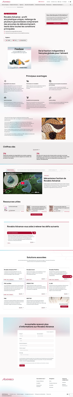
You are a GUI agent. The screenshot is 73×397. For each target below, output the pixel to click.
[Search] (70, 5)
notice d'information (31, 360)
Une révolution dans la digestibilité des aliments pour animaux (31, 170)
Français (65, 1)
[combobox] (65, 2)
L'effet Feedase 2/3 (64, 170)
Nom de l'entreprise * (23, 343)
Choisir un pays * (22, 348)
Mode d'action (10, 169)
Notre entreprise (5, 4)
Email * (20, 338)
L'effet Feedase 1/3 (53, 170)
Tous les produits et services (11, 7)
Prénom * (21, 333)
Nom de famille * (40, 333)
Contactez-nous (54, 1)
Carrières (48, 1)
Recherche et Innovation (40, 4)
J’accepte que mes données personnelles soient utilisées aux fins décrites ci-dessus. (34, 363)
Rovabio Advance (20, 7)
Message (21, 352)
